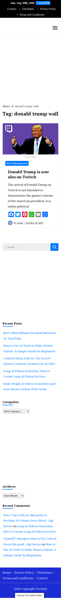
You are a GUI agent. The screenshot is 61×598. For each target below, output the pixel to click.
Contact (11, 9)
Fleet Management (17, 163)
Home (7, 572)
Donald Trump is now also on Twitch (28, 174)
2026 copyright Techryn (30, 589)
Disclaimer (28, 9)
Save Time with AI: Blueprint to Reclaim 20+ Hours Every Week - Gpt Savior (28, 520)
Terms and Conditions (31, 14)
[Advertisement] (30, 69)
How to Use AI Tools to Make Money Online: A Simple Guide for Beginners (29, 549)
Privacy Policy (48, 9)
